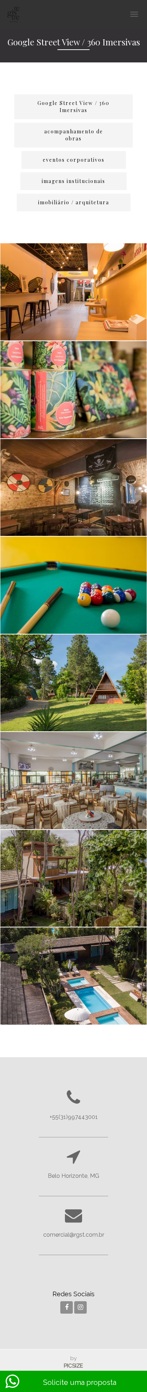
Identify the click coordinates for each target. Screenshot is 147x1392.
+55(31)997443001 (74, 1117)
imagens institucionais (73, 181)
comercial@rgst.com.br (73, 1234)
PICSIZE (73, 1366)
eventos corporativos (74, 159)
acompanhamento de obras (73, 135)
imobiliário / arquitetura (73, 202)
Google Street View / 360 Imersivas (73, 106)
